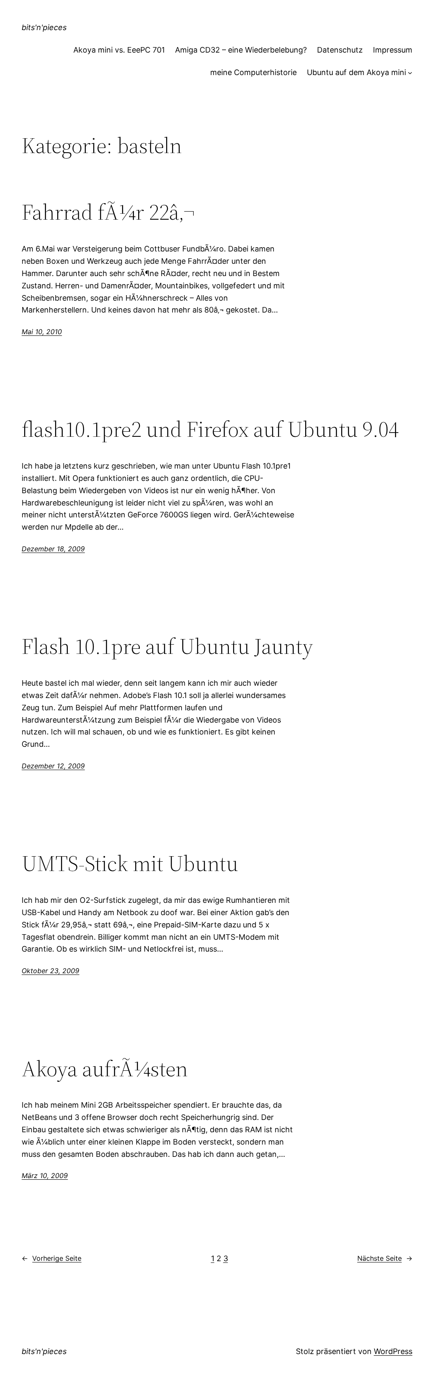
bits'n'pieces (44, 27)
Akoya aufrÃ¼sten (105, 1068)
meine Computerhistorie (253, 72)
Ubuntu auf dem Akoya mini (356, 72)
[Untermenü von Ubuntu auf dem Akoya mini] (410, 72)
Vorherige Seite (51, 1258)
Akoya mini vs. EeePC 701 (119, 49)
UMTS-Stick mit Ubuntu (130, 863)
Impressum (392, 49)
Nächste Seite (384, 1258)
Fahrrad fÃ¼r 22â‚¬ (108, 212)
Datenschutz (340, 49)
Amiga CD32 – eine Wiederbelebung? (241, 49)
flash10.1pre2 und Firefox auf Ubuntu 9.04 (210, 429)
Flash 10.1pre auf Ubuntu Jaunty (167, 646)
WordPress (393, 1351)
